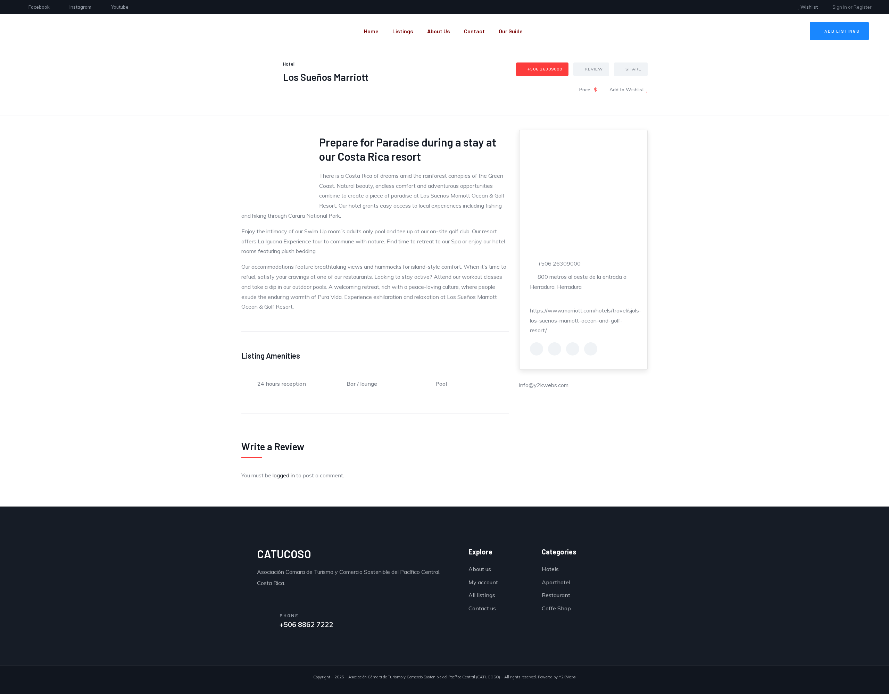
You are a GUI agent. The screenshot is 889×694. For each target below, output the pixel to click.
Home (371, 31)
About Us (438, 31)
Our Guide (511, 31)
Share (633, 69)
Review (594, 69)
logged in (284, 475)
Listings (402, 31)
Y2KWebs (567, 677)
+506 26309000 (544, 69)
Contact (474, 31)
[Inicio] (104, 31)
